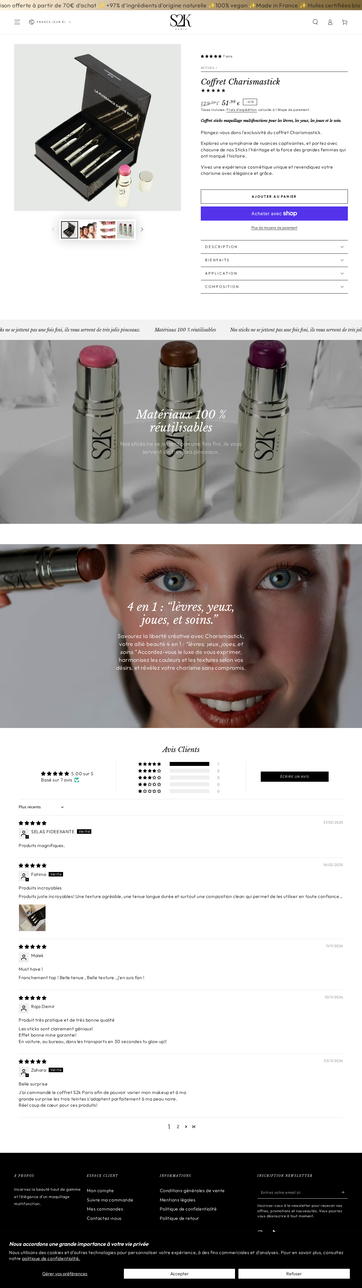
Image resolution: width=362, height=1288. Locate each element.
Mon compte (100, 1190)
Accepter (179, 1273)
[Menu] (17, 22)
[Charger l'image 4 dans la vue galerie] (125, 229)
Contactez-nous (104, 1218)
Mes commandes (105, 1209)
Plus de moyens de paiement (274, 227)
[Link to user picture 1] (32, 917)
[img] (33, 823)
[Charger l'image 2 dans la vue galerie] (88, 229)
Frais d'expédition (242, 109)
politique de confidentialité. (51, 1258)
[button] (315, 22)
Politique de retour (179, 1218)
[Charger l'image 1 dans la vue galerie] (69, 229)
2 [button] (178, 1126)
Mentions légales (178, 1200)
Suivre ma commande (110, 1200)
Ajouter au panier (274, 196)
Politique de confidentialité (188, 1209)
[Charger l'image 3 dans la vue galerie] (106, 229)
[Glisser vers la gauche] (53, 230)
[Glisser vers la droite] (142, 230)
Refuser (294, 1273)
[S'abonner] (344, 1192)
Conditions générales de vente (192, 1190)
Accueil (208, 68)
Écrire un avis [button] (294, 776)
